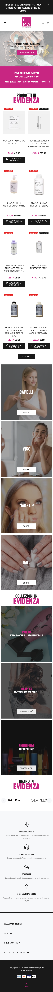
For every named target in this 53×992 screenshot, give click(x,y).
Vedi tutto (26, 357)
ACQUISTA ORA (27, 52)
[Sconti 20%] (14, 184)
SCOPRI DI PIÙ (26, 655)
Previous (3, 800)
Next (49, 800)
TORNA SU (26, 986)
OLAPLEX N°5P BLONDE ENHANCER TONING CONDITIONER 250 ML (14, 268)
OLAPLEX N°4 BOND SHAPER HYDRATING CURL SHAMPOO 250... (39, 330)
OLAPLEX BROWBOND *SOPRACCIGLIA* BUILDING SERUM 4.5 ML (39, 144)
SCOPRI (26, 413)
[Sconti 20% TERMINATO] (39, 122)
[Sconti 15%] (14, 122)
